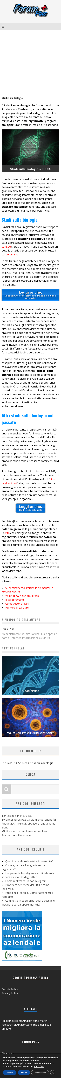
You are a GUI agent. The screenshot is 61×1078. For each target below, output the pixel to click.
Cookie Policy (10, 989)
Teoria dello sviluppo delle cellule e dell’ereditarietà (30, 733)
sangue (6, 246)
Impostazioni (40, 1072)
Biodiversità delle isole (30, 508)
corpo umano (10, 254)
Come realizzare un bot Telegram (25, 881)
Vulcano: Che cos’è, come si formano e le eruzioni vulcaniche (30, 294)
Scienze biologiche (30, 691)
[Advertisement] (30, 62)
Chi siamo (8, 1053)
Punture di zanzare (17, 607)
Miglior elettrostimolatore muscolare (24, 831)
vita (7, 533)
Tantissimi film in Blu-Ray (17, 815)
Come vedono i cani (17, 603)
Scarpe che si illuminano (16, 835)
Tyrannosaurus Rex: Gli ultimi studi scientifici (29, 819)
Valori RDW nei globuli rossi (22, 596)
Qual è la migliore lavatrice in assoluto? (29, 861)
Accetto (9, 1072)
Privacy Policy (10, 993)
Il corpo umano (14, 600)
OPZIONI (39, 1066)
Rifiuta (24, 1072)
